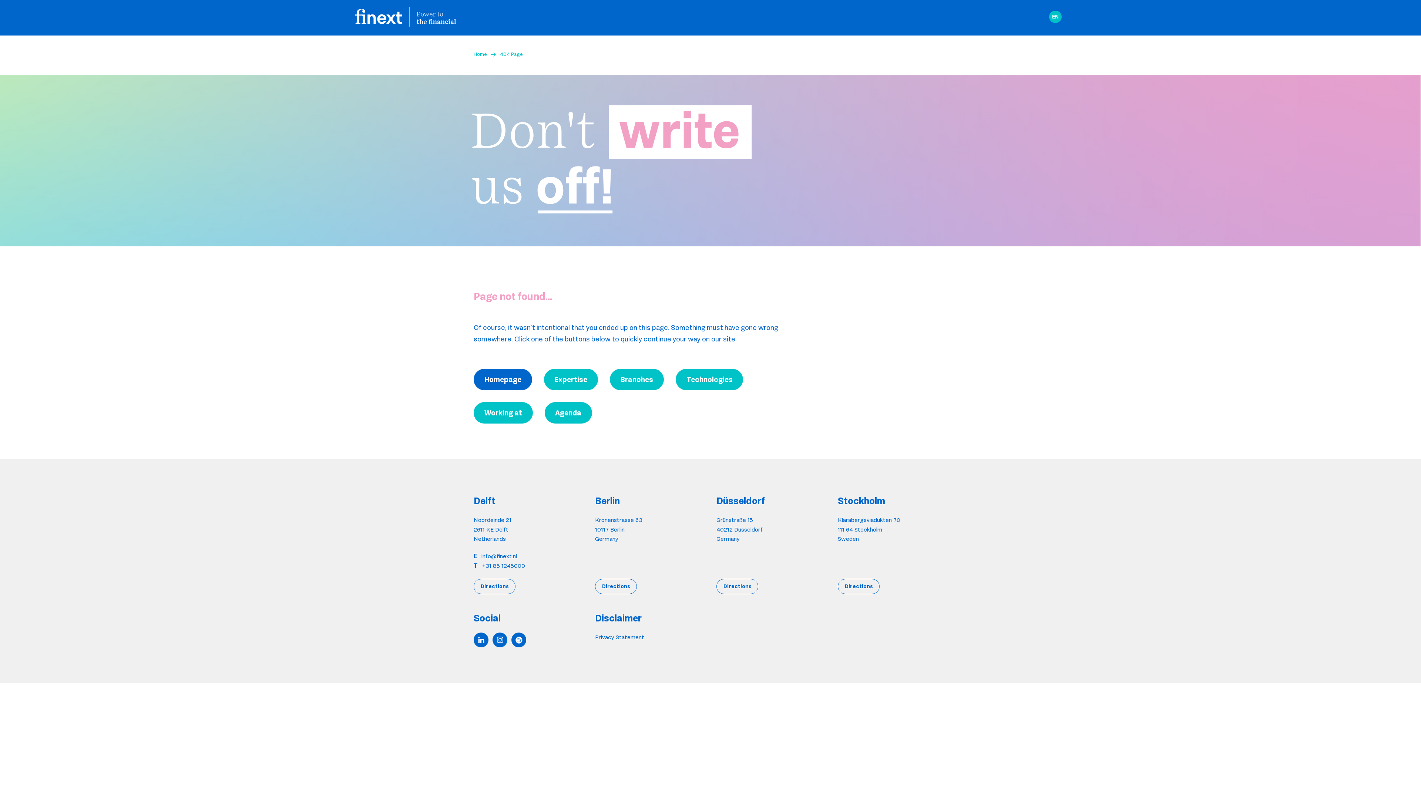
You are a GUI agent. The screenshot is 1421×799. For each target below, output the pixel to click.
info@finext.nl (499, 556)
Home (480, 54)
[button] (1055, 17)
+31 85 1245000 (503, 565)
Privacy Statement (619, 637)
